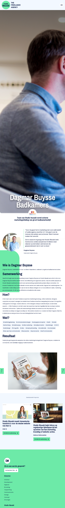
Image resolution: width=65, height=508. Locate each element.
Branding (7, 487)
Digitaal (6, 484)
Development (8, 482)
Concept (6, 497)
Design (6, 494)
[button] (2, 371)
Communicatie (8, 492)
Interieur (6, 479)
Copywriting (8, 489)
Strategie (7, 499)
